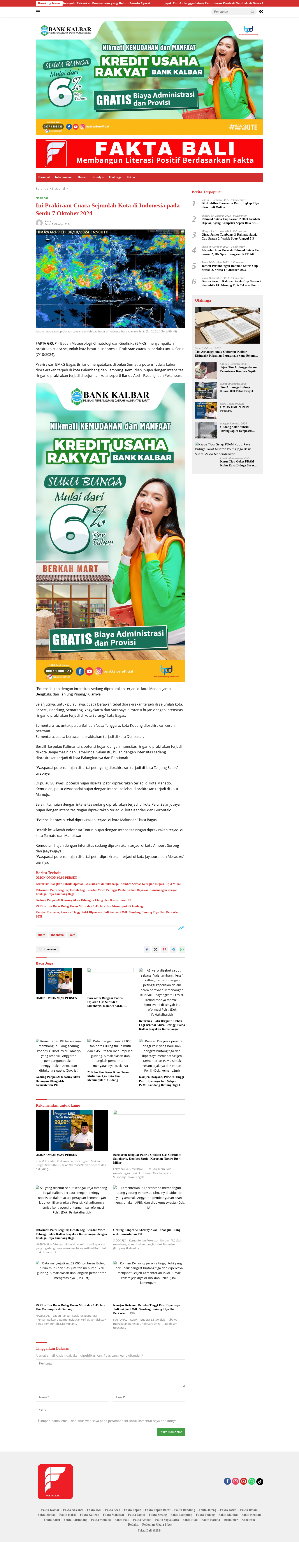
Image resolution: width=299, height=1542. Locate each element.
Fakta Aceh (112, 1510)
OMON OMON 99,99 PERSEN (56, 877)
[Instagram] (235, 1481)
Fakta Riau (190, 1519)
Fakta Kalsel (67, 1514)
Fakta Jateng (207, 1510)
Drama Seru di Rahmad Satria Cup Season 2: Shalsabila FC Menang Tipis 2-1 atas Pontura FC (232, 283)
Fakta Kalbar (50, 1510)
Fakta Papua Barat (158, 1510)
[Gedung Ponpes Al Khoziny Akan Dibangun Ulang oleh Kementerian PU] (59, 1056)
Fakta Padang (205, 1514)
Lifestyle (98, 177)
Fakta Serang (158, 1514)
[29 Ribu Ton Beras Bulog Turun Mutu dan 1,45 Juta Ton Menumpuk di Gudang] (110, 1053)
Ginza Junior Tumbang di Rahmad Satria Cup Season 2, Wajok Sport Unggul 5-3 (229, 236)
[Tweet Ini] (155, 949)
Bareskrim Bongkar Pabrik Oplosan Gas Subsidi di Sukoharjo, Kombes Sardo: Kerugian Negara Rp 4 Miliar (108, 884)
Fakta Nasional (73, 1510)
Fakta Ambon (142, 1519)
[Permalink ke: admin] (39, 223)
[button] (252, 11)
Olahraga (115, 177)
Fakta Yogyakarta (167, 1519)
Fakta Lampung (181, 1514)
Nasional (44, 177)
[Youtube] (243, 1481)
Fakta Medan (47, 1514)
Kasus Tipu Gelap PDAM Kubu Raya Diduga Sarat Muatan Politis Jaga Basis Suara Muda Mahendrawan (238, 464)
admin (48, 221)
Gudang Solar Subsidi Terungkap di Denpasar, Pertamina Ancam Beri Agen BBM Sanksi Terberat (239, 429)
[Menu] (39, 11)
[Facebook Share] (147, 949)
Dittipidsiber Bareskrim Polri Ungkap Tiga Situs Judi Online (230, 205)
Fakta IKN (94, 1510)
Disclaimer (231, 1519)
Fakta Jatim (228, 1510)
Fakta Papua (132, 1510)
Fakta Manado (101, 1519)
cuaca (41, 935)
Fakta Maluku (228, 1514)
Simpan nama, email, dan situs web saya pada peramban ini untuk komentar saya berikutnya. (108, 1421)
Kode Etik (248, 1519)
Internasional (63, 177)
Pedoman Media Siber (157, 1524)
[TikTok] (259, 1481)
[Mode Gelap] (261, 11)
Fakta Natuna (210, 1519)
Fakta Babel (52, 1519)
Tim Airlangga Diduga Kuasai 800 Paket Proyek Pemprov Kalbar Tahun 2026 (239, 389)
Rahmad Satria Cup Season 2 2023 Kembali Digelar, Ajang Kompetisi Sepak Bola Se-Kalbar (231, 221)
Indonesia (57, 935)
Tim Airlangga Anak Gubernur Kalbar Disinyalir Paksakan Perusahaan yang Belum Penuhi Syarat (225, 354)
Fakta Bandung (184, 1510)
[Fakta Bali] (149, 153)
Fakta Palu (121, 1519)
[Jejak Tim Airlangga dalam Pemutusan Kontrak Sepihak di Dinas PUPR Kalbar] (206, 370)
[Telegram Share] (173, 949)
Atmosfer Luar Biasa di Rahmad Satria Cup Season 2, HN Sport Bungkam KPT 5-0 (231, 252)
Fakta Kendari (251, 1514)
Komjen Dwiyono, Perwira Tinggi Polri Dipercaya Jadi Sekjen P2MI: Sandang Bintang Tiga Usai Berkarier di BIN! (109, 914)
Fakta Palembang (75, 1519)
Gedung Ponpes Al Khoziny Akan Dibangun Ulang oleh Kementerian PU (84, 900)
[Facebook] (227, 1481)
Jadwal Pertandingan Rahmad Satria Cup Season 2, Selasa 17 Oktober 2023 (230, 267)
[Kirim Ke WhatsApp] (182, 949)
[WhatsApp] (251, 1481)
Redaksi (133, 1524)
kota (72, 935)
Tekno (131, 177)
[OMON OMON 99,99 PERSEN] (59, 981)
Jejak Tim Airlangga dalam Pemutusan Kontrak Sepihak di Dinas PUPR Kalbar (163, 3)
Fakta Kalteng (89, 1514)
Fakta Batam (249, 1510)
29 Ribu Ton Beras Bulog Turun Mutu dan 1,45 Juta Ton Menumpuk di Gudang (89, 906)
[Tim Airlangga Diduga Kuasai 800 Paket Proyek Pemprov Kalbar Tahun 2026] (206, 390)
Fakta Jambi (136, 1514)
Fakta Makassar (113, 1514)
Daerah (82, 177)
